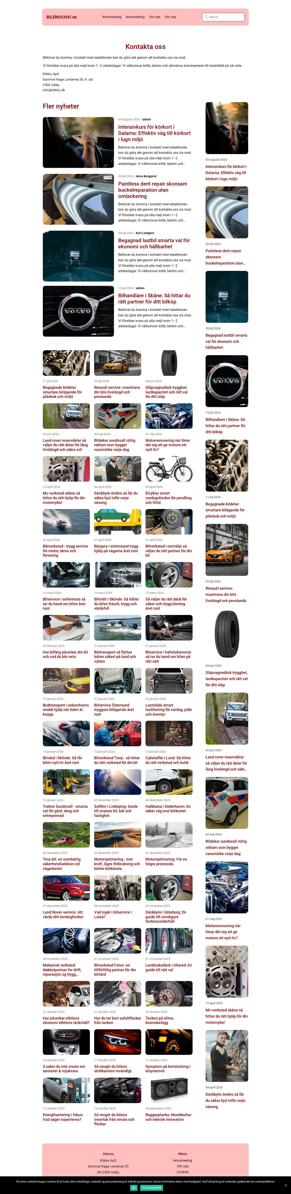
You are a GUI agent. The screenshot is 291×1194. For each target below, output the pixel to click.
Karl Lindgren (145, 233)
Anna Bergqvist (146, 176)
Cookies (183, 1172)
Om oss (154, 17)
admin (146, 119)
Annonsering (111, 17)
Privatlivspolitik (151, 1187)
